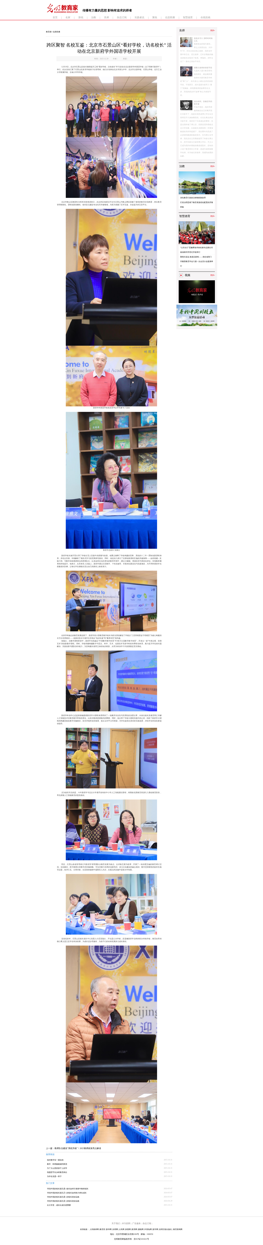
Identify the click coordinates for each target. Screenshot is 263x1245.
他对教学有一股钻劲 (55, 1160)
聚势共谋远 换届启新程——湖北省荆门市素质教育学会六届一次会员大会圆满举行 (196, 261)
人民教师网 (94, 1229)
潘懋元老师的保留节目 (203, 68)
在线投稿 (205, 17)
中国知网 (148, 1229)
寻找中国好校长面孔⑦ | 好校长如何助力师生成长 (67, 1193)
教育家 (48, 32)
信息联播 (170, 17)
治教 (93, 17)
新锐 (80, 17)
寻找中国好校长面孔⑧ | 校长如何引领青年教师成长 (67, 1189)
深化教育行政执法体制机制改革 (193, 198)
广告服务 (136, 1223)
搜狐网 (141, 1229)
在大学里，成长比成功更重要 (59, 1205)
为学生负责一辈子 (54, 1176)
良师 (106, 17)
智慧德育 (188, 17)
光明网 (115, 1229)
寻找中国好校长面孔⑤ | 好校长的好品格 (63, 1201)
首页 (55, 17)
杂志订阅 (122, 17)
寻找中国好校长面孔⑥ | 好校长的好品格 (63, 1197)
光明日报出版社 (165, 1229)
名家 (67, 17)
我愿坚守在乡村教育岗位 (57, 1172)
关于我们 (116, 1223)
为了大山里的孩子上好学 (57, 1168)
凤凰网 (128, 1229)
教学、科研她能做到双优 (57, 1164)
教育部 (102, 1229)
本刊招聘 (126, 1223)
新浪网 (134, 1229)
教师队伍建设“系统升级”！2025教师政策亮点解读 (77, 1148)
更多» (212, 30)
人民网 (121, 1229)
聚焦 (154, 17)
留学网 (155, 1229)
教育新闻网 (177, 1229)
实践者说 (139, 17)
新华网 (109, 1229)
